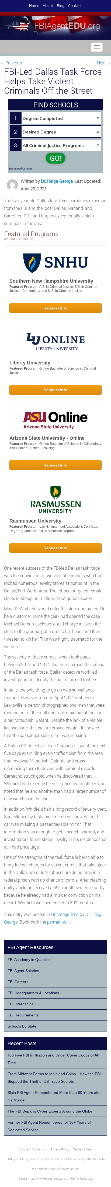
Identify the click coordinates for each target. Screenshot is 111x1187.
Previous (11, 63)
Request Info (55, 308)
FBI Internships (20, 1004)
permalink (56, 922)
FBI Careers (18, 982)
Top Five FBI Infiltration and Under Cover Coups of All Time (53, 1059)
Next (104, 63)
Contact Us (39, 1149)
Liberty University (29, 363)
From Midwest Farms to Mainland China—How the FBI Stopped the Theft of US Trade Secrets (54, 1078)
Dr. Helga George (57, 181)
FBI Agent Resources (30, 947)
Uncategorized (65, 914)
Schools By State (22, 1026)
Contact (75, 5)
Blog (60, 5)
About (48, 5)
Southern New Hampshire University (51, 281)
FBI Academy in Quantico (29, 959)
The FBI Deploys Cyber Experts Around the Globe (50, 1111)
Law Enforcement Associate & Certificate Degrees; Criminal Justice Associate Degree (53, 529)
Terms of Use (82, 1149)
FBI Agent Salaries (23, 970)
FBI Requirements (23, 1015)
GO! (55, 158)
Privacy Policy (60, 1149)
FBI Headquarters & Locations (33, 993)
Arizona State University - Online (47, 438)
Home (34, 5)
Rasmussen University (35, 521)
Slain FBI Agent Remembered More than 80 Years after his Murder (55, 1096)
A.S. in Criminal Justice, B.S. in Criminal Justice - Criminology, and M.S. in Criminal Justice (53, 289)
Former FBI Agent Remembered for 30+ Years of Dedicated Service (49, 1126)
